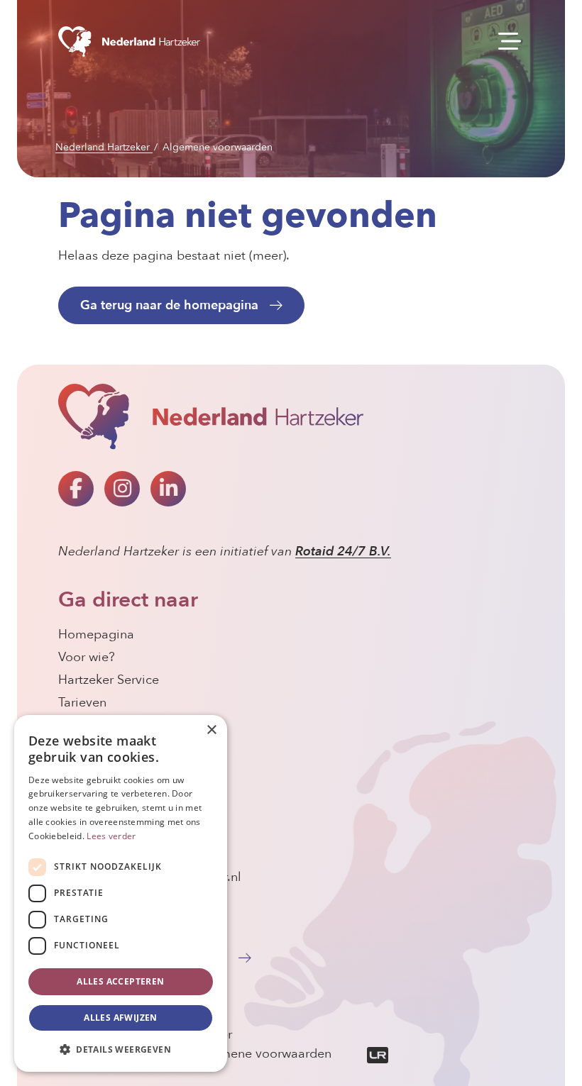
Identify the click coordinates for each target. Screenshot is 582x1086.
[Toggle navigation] (505, 42)
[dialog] (120, 893)
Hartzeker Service (108, 680)
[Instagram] (122, 488)
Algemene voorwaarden (261, 1054)
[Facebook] (76, 488)
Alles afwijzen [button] (121, 1018)
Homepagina (96, 634)
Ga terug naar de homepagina (169, 305)
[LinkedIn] (168, 488)
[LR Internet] (361, 1054)
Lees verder (111, 836)
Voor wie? (86, 657)
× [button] (211, 730)
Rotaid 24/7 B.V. (343, 551)
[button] (120, 1049)
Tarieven (82, 702)
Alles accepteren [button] (120, 981)
